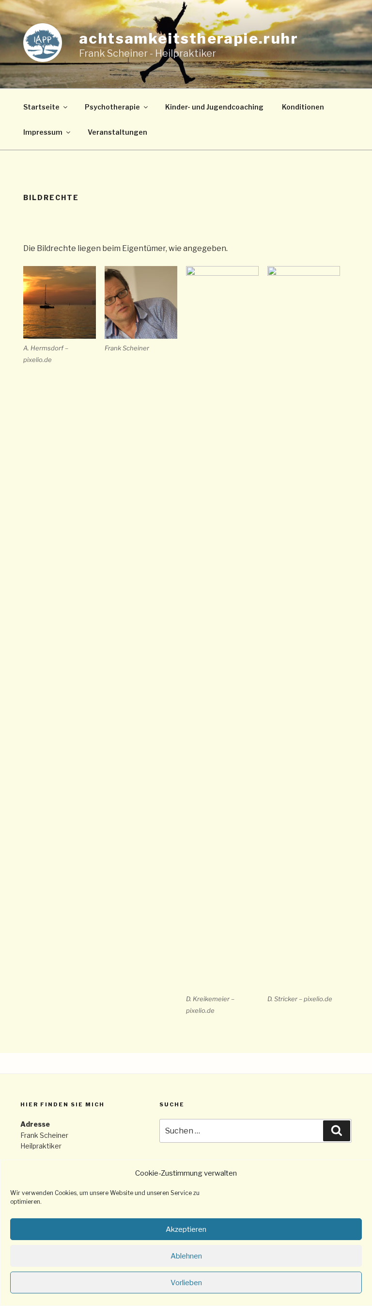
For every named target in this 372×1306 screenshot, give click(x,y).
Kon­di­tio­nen (303, 107)
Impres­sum (42, 132)
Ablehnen (186, 1256)
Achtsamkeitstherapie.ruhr (188, 38)
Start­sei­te (41, 107)
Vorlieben (186, 1282)
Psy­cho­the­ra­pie (112, 107)
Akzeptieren (186, 1229)
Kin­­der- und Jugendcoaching (214, 107)
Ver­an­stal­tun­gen (117, 132)
